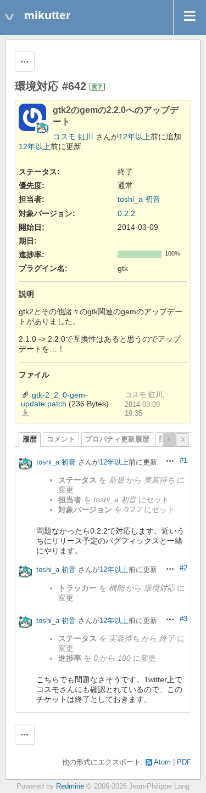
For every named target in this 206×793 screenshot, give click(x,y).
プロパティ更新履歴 (117, 439)
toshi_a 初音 (139, 199)
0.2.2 (126, 213)
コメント (61, 439)
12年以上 (135, 136)
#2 (183, 568)
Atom (162, 762)
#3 (183, 619)
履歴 (30, 439)
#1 (183, 461)
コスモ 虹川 (73, 136)
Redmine (70, 786)
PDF (184, 762)
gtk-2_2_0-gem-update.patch (54, 399)
